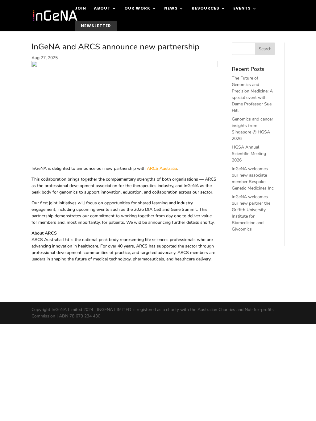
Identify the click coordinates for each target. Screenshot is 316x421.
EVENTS (242, 8)
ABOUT (102, 8)
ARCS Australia (162, 168)
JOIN (80, 8)
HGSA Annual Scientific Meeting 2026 (249, 153)
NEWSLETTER (96, 26)
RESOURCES (205, 8)
